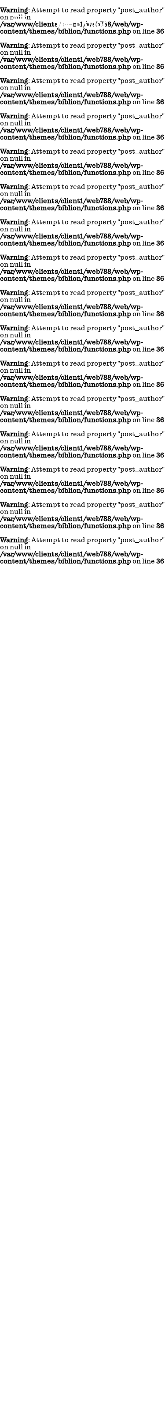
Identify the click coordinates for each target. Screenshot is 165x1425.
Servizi (69, 753)
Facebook (99, 684)
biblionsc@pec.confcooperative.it (46, 637)
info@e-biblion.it (32, 633)
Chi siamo (47, 753)
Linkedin (98, 675)
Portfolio (89, 753)
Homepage (23, 753)
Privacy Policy (137, 753)
